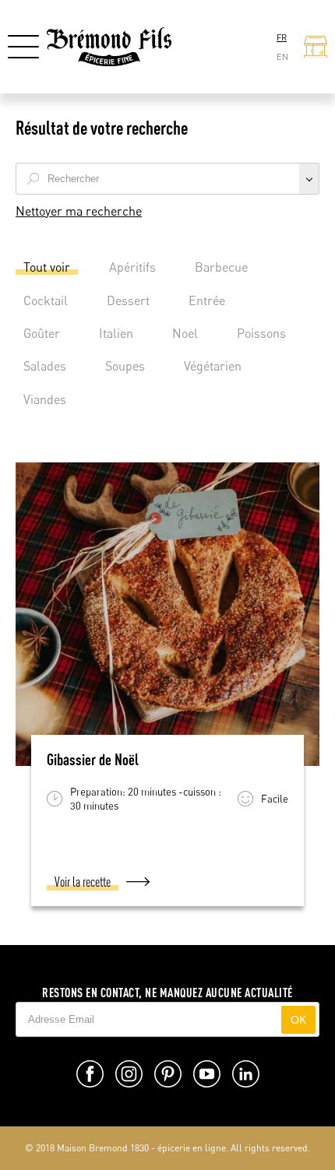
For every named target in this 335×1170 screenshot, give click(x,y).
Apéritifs (132, 267)
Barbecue (221, 267)
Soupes (125, 366)
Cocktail (45, 300)
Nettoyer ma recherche (79, 211)
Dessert (128, 300)
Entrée (207, 300)
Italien (116, 333)
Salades (44, 366)
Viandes (44, 399)
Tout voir (46, 267)
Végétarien (213, 366)
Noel (185, 333)
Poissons (261, 333)
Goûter (41, 333)
